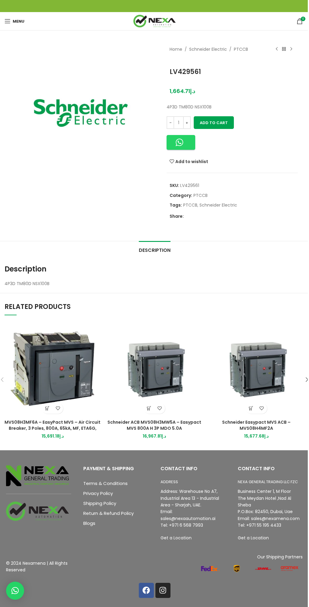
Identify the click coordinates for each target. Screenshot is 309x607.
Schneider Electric (208, 49)
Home (176, 49)
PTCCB (241, 49)
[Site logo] (154, 21)
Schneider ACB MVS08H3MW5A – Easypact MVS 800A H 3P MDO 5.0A (154, 425)
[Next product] (291, 49)
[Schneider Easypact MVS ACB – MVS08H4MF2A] (256, 369)
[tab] (154, 249)
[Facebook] (146, 590)
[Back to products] (284, 49)
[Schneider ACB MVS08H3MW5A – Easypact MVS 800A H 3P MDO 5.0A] (154, 369)
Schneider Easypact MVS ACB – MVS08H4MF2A (256, 425)
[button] (181, 142)
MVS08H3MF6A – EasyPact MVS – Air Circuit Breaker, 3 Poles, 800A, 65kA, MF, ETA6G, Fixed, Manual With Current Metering (52, 428)
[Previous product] (276, 49)
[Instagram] (162, 590)
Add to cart (214, 123)
